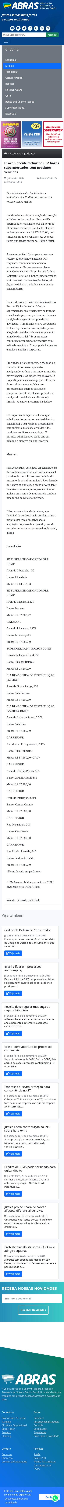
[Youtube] (12, 28)
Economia (11, 59)
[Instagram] (42, 28)
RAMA (37, 1454)
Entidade (39, 1418)
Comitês (38, 1425)
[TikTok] (24, 28)
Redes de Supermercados (19, 101)
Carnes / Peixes (13, 77)
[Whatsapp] (48, 28)
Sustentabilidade (14, 107)
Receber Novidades (33, 1310)
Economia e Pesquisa (14, 1418)
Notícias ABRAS (13, 89)
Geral (8, 95)
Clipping (15, 153)
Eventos (6, 1432)
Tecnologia (11, 71)
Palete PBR (40, 1458)
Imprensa (7, 1458)
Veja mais (14, 953)
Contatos (7, 1454)
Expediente (40, 1432)
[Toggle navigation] (6, 41)
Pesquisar (52, 34)
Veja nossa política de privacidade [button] (16, 1500)
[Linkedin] (36, 28)
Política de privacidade (46, 1436)
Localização (40, 1428)
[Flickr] (18, 28)
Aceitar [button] (49, 1497)
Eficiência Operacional (14, 1425)
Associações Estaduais (46, 1421)
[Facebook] (30, 28)
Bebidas (9, 83)
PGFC (37, 1468)
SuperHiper (8, 1428)
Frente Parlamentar (45, 1461)
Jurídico (9, 65)
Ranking (6, 1421)
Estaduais (10, 113)
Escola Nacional (42, 1465)
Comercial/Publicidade (14, 1461)
